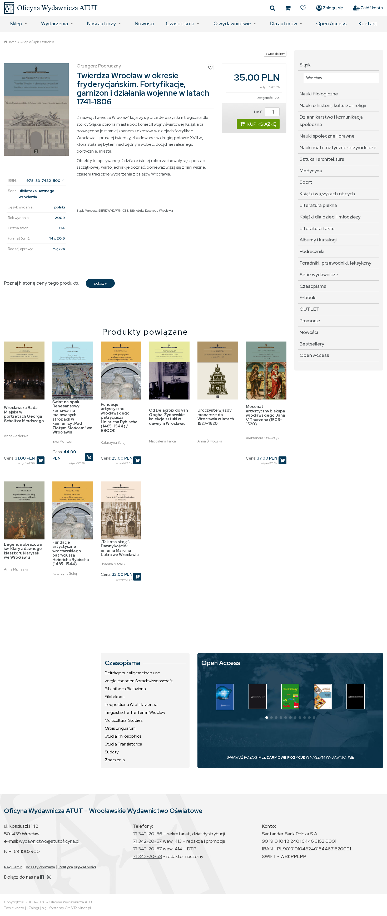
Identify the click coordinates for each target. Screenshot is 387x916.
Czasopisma (180, 23)
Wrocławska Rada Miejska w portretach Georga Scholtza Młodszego (24, 414)
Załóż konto (371, 8)
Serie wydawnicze (319, 274)
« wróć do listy (275, 54)
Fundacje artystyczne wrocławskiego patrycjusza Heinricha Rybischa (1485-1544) (70, 553)
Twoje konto (14, 907)
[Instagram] (49, 877)
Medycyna (311, 171)
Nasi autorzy (101, 23)
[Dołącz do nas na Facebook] (42, 877)
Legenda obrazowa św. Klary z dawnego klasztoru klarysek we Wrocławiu (23, 551)
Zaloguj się (332, 8)
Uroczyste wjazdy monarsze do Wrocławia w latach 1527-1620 (215, 417)
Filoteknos (114, 696)
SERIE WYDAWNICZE (113, 210)
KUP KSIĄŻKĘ (261, 124)
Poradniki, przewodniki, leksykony (335, 263)
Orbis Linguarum (120, 728)
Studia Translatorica (123, 744)
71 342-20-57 (147, 841)
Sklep (16, 23)
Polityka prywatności (77, 867)
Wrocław (48, 42)
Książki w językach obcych (327, 194)
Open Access (331, 23)
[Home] (50, 8)
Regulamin (13, 867)
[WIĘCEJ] (225, 697)
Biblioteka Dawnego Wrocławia (151, 210)
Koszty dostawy (40, 867)
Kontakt (368, 23)
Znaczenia (115, 760)
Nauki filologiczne (319, 94)
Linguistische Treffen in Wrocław (135, 712)
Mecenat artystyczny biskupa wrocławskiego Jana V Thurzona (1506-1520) (265, 415)
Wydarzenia (54, 23)
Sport (306, 182)
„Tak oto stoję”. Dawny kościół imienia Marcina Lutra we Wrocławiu (120, 548)
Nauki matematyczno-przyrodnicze (338, 147)
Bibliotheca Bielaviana (125, 688)
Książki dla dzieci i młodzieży (330, 217)
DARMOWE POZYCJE (286, 757)
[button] (266, 717)
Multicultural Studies (123, 720)
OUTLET (310, 309)
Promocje (310, 321)
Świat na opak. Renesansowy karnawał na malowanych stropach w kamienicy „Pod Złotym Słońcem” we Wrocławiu (72, 417)
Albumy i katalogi (318, 240)
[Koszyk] (287, 8)
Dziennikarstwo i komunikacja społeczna (331, 121)
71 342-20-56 (147, 834)
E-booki (308, 297)
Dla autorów (283, 23)
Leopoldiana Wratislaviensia (131, 704)
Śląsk (35, 42)
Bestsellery (312, 344)
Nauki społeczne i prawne (327, 136)
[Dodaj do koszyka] (40, 460)
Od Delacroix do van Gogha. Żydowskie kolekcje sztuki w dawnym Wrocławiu (168, 417)
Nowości (144, 23)
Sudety (111, 752)
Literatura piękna (318, 205)
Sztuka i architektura (322, 159)
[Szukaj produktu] (272, 8)
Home (12, 42)
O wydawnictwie (232, 23)
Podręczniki (312, 251)
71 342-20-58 (147, 856)
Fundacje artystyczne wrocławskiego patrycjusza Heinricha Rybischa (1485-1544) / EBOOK (119, 417)
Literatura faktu (317, 228)
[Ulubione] (303, 8)
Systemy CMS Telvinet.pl (70, 907)
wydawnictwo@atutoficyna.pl (49, 841)
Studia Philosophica (123, 736)
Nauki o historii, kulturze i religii (333, 105)
